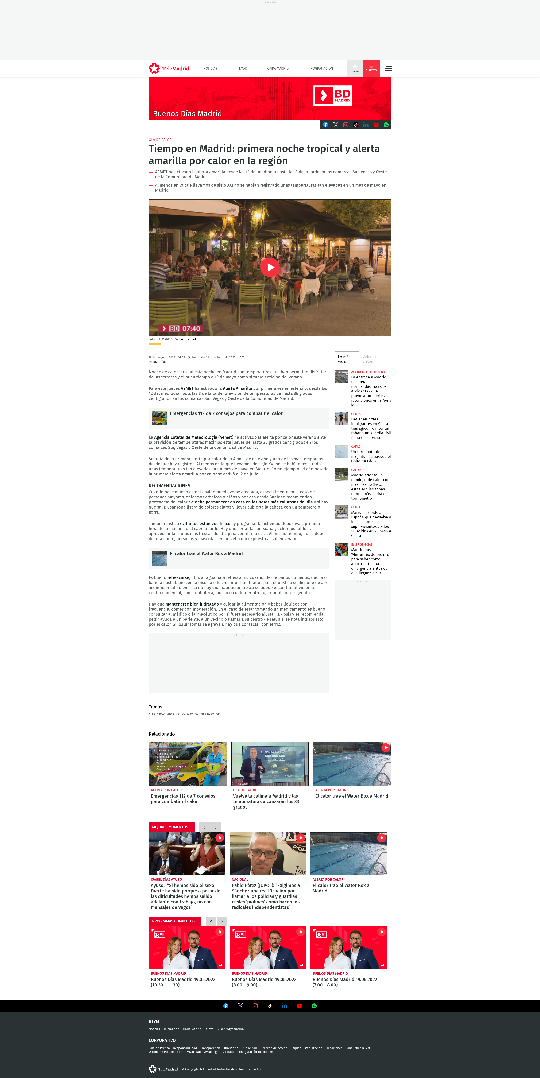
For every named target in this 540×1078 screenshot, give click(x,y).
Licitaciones (334, 1048)
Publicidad (249, 1048)
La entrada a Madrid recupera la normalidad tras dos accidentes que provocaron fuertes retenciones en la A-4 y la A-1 (341, 376)
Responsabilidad (185, 1048)
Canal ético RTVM (358, 1048)
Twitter (336, 124)
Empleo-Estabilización (306, 1048)
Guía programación (230, 1029)
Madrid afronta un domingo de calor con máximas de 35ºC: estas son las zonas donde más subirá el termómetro (341, 474)
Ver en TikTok (270, 1006)
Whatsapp (386, 124)
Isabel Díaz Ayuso (166, 879)
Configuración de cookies (255, 1052)
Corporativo (162, 1040)
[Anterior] (204, 827)
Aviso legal (211, 1052)
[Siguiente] (215, 827)
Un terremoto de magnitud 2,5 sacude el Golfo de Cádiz (341, 451)
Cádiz (355, 446)
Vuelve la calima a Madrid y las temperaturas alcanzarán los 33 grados (270, 764)
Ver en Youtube (299, 1006)
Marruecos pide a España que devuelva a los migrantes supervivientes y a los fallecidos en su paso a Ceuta (341, 512)
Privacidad (193, 1052)
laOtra (209, 1029)
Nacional (240, 879)
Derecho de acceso (273, 1048)
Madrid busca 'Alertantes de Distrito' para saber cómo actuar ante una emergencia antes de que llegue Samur (341, 549)
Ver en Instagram (255, 1006)
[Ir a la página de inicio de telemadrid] (169, 68)
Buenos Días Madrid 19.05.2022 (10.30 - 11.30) (187, 947)
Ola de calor (160, 139)
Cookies (228, 1052)
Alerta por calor (161, 714)
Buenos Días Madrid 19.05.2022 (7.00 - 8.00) (348, 947)
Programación (321, 68)
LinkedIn (366, 124)
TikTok (356, 124)
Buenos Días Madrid (168, 973)
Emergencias (362, 544)
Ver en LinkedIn (285, 1006)
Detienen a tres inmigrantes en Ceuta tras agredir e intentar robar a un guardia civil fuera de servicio (341, 418)
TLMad (242, 68)
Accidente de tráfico (368, 372)
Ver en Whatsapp (314, 1006)
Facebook (325, 124)
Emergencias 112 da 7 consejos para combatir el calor (159, 418)
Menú (388, 68)
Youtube (376, 124)
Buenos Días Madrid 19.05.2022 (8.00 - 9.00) (268, 947)
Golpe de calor (187, 714)
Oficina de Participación (165, 1052)
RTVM (154, 1021)
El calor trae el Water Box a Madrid (159, 558)
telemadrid (163, 1069)
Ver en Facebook (225, 1006)
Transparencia (210, 1048)
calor (356, 470)
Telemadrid (171, 1029)
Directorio (231, 1048)
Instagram (346, 124)
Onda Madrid (278, 68)
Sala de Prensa (159, 1048)
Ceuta (356, 414)
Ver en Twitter (240, 1006)
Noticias (210, 68)
